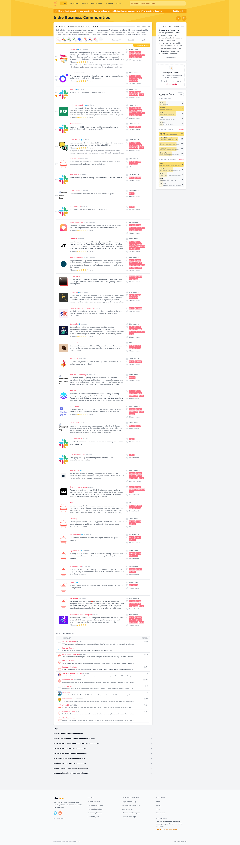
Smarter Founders (68, 661)
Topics (63, 3)
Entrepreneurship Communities (171, 33)
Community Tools (94, 817)
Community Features (95, 813)
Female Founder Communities (170, 38)
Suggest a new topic (129, 817)
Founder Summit (68, 648)
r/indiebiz (65, 705)
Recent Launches (94, 802)
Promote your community (131, 805)
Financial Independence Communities (171, 46)
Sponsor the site (127, 809)
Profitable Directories (69, 667)
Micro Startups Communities (169, 48)
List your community (129, 802)
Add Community (97, 3)
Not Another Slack (68, 711)
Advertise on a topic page (131, 813)
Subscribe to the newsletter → (167, 830)
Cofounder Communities (168, 54)
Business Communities (167, 35)
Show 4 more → (171, 57)
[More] (101, 39)
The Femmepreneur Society (72, 673)
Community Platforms (95, 809)
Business (168, 26)
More (118, 3)
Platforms (85, 3)
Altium (184, 841)
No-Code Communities (167, 40)
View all (181, 129)
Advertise (109, 3)
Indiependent (67, 699)
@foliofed (61, 818)
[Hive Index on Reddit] (60, 813)
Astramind (66, 692)
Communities (73, 3)
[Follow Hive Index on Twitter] (55, 813)
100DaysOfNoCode (69, 642)
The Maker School (68, 718)
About (158, 802)
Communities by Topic (95, 805)
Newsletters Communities (168, 51)
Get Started (178, 11)
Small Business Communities (169, 43)
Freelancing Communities (168, 30)
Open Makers (67, 686)
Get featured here (142, 45)
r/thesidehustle (68, 680)
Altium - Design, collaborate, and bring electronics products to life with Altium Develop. (124, 11)
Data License (160, 813)
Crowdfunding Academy (71, 654)
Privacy (158, 805)
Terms (158, 809)
